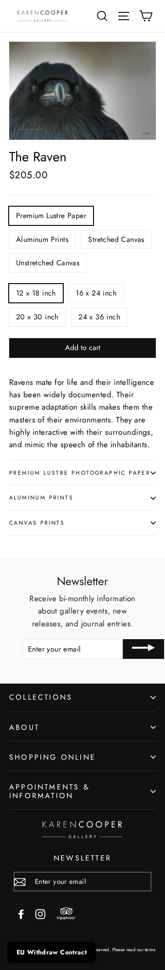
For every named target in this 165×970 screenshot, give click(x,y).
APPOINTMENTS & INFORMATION (49, 791)
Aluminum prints (41, 497)
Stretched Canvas (116, 239)
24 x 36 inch (99, 317)
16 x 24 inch (96, 293)
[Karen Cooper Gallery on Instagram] (40, 913)
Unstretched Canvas (47, 263)
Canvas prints (37, 522)
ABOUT (24, 727)
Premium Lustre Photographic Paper (79, 473)
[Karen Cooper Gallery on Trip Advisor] (66, 914)
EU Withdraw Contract (51, 952)
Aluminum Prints (42, 239)
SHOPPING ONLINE (52, 757)
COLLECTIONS (40, 697)
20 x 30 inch (37, 317)
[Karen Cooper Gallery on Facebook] (21, 913)
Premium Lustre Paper (51, 215)
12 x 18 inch (36, 293)
